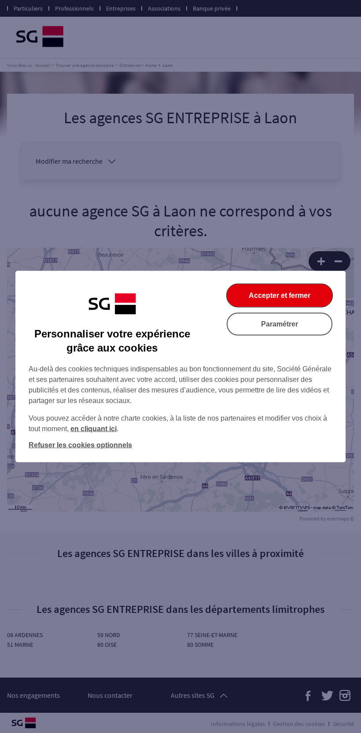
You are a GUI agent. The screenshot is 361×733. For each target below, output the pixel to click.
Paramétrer (279, 324)
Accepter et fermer (279, 295)
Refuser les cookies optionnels (80, 445)
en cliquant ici (93, 428)
